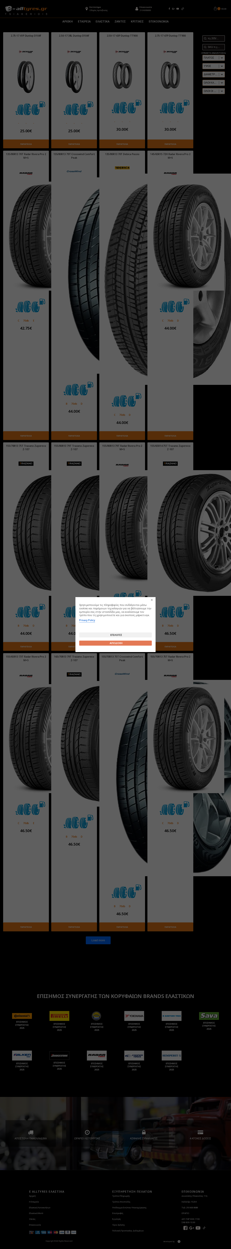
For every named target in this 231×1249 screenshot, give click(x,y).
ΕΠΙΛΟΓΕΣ (116, 635)
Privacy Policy (87, 620)
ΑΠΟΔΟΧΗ (116, 643)
